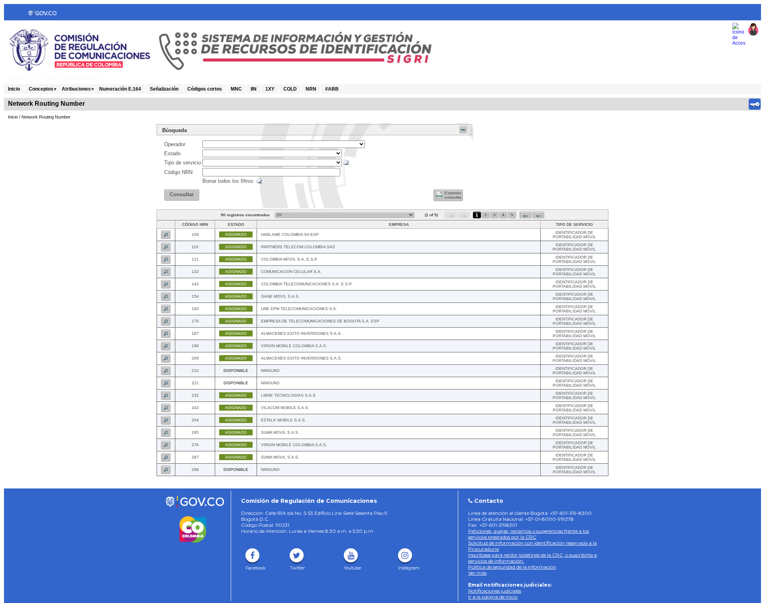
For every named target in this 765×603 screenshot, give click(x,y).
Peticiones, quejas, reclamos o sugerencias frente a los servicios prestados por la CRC (528, 534)
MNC (236, 89)
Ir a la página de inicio (493, 597)
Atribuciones (76, 89)
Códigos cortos (204, 89)
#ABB (332, 89)
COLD (290, 89)
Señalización (164, 89)
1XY (270, 89)
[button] (181, 194)
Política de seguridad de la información (512, 567)
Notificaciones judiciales (494, 591)
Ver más (477, 573)
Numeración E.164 (120, 89)
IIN (254, 89)
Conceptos (41, 89)
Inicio (14, 89)
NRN (311, 89)
